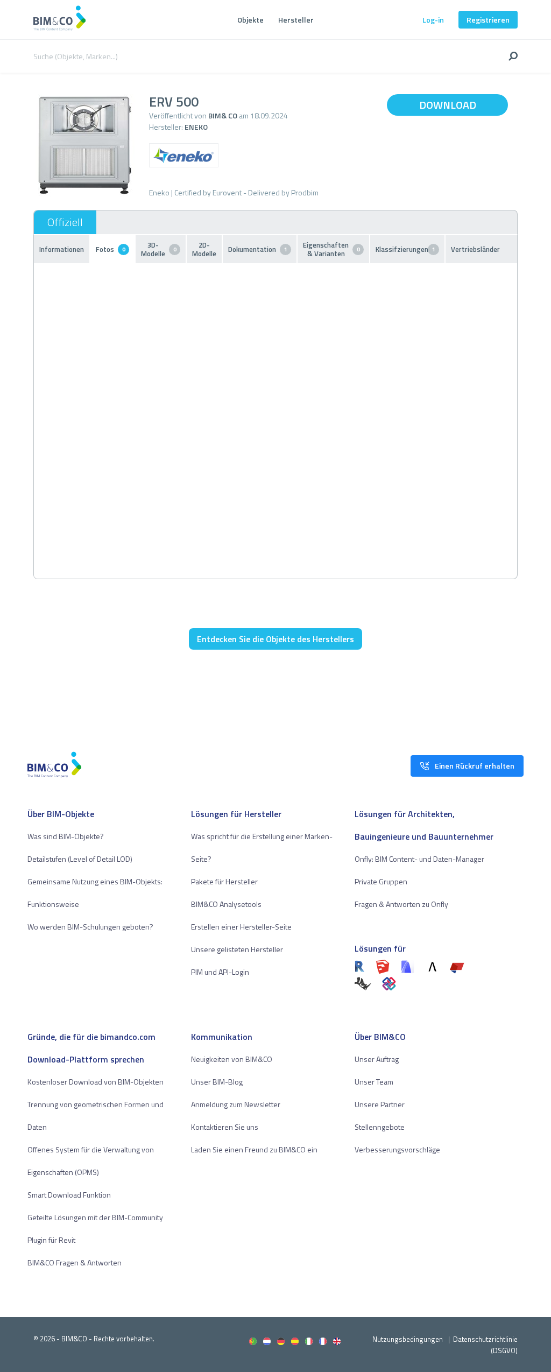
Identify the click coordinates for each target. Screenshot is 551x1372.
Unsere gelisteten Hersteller (237, 949)
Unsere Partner (380, 1104)
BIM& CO (222, 115)
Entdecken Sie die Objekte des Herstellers (275, 638)
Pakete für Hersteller (224, 881)
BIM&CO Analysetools (226, 904)
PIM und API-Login (220, 971)
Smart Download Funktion (69, 1194)
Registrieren (488, 19)
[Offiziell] (65, 222)
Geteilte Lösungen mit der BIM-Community (95, 1217)
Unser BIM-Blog (217, 1081)
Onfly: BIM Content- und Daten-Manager (419, 858)
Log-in (433, 19)
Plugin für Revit (51, 1240)
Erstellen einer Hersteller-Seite (241, 926)
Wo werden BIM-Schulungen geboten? (90, 926)
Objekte (250, 19)
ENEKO (196, 126)
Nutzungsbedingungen (407, 1339)
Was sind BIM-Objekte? (65, 836)
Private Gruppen (381, 881)
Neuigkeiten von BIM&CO (231, 1059)
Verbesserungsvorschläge (397, 1149)
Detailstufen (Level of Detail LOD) (79, 858)
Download (447, 104)
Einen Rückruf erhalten (474, 765)
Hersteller (296, 19)
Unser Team (374, 1081)
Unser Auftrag (377, 1059)
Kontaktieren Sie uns (224, 1126)
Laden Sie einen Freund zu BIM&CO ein (254, 1149)
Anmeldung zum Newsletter (235, 1104)
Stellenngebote (380, 1126)
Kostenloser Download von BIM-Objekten (95, 1081)
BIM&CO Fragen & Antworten (74, 1262)
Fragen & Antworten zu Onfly (401, 904)
